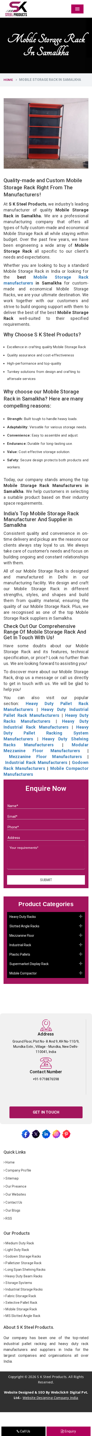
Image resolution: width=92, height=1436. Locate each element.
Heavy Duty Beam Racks (23, 1276)
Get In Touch (46, 1112)
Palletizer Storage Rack (23, 1263)
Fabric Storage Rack (20, 1296)
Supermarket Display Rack (29, 964)
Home (8, 80)
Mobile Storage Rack (21, 1309)
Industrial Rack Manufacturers (36, 762)
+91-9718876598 (46, 1079)
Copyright (16, 1376)
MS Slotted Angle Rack (22, 1316)
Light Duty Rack (17, 1250)
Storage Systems (18, 1283)
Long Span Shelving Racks (25, 1269)
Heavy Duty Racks (22, 917)
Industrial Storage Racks (24, 1289)
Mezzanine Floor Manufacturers (45, 756)
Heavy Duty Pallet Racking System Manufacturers (46, 733)
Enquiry (70, 1431)
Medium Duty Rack (19, 1243)
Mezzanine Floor (21, 935)
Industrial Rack (20, 945)
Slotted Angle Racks (24, 926)
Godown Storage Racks (23, 1256)
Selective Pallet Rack (21, 1302)
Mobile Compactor (23, 973)
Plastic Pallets (19, 954)
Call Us (24, 1431)
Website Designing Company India (50, 1397)
